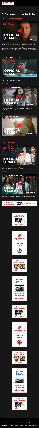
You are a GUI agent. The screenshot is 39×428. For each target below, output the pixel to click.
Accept (36, 425)
